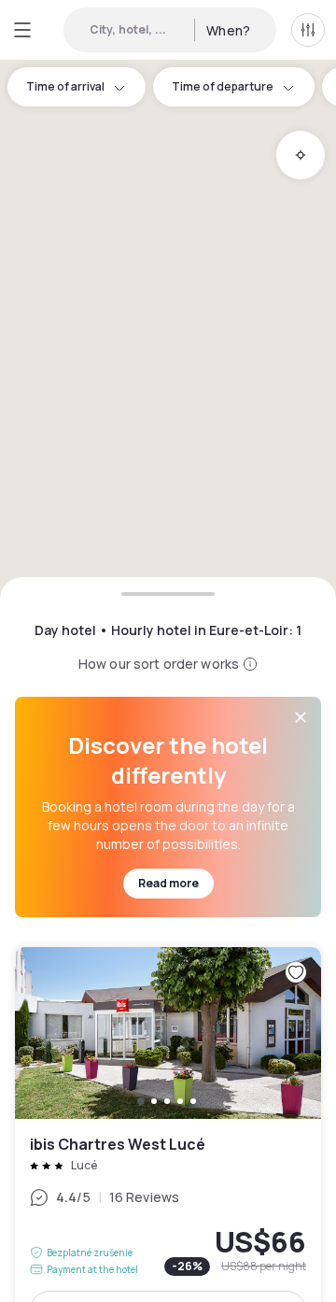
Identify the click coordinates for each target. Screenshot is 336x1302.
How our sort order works (158, 663)
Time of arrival (65, 86)
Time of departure (222, 86)
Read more (168, 883)
